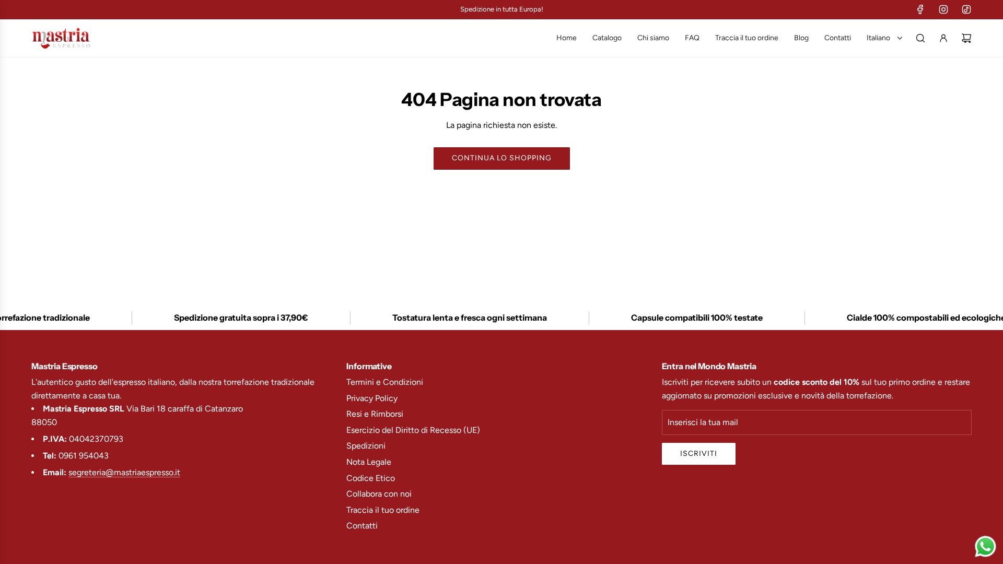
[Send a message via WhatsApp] (985, 546)
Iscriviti (698, 453)
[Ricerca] (920, 38)
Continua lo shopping (502, 158)
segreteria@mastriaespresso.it (124, 472)
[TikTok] (966, 9)
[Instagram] (943, 9)
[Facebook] (920, 9)
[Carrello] (966, 38)
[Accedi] (943, 38)
